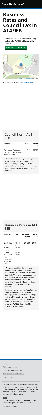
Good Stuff (8, 406)
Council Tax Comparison (12, 370)
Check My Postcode (25, 82)
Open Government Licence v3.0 (23, 402)
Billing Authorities (10, 367)
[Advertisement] (21, 106)
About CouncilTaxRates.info (13, 374)
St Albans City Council (14, 47)
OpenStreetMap (28, 78)
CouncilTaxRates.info (13, 4)
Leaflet (20, 78)
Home (5, 364)
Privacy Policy (8, 377)
